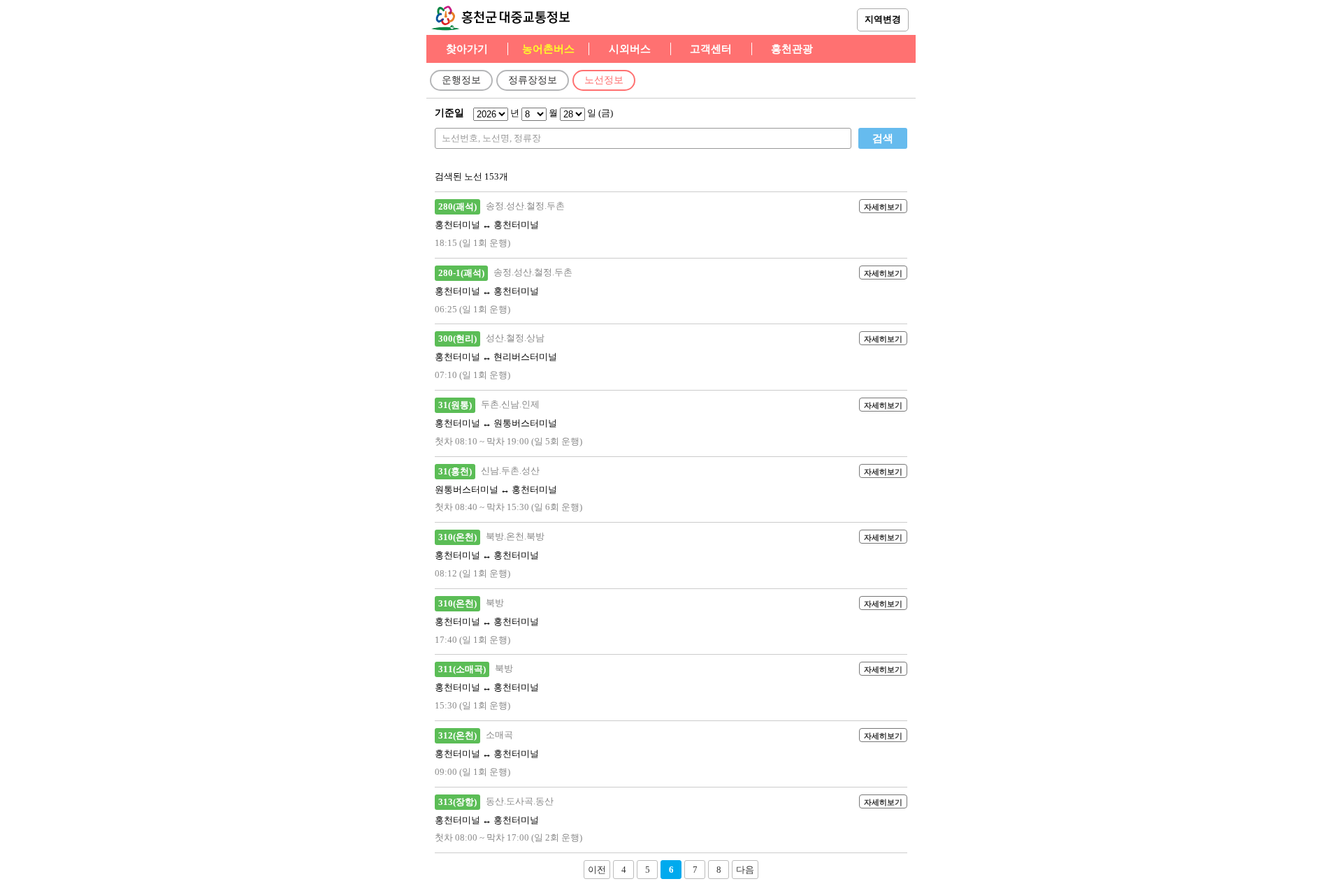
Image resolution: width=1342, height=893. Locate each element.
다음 (745, 869)
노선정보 (603, 80)
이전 (597, 869)
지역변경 (883, 19)
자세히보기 (883, 207)
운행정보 (461, 80)
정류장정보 (532, 80)
